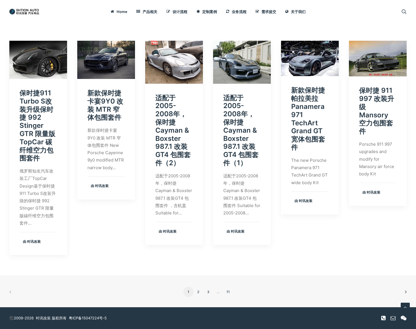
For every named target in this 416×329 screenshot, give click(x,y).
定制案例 (209, 11)
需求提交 (268, 11)
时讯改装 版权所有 (51, 318)
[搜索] (404, 11)
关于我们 (298, 11)
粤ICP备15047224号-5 (88, 318)
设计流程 (180, 11)
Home (122, 11)
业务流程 (239, 11)
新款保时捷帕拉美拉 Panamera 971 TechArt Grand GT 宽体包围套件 (308, 118)
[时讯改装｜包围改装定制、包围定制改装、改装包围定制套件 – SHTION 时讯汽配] (25, 12)
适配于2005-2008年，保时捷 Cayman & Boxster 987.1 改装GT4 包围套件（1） (241, 130)
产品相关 (150, 11)
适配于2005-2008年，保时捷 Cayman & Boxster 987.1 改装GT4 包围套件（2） (173, 130)
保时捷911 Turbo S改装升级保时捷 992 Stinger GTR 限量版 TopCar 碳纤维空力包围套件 (37, 125)
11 (228, 292)
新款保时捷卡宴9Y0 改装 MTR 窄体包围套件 (105, 105)
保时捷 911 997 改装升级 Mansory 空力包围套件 (376, 110)
